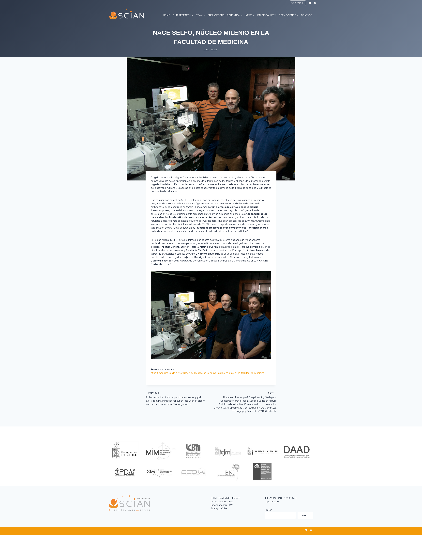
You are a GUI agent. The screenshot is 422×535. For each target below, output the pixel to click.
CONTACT (306, 15)
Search (268, 510)
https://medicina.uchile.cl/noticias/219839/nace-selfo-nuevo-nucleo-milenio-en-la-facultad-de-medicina (207, 373)
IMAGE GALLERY (266, 15)
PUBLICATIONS (216, 15)
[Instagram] (315, 3)
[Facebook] (309, 3)
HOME (166, 15)
